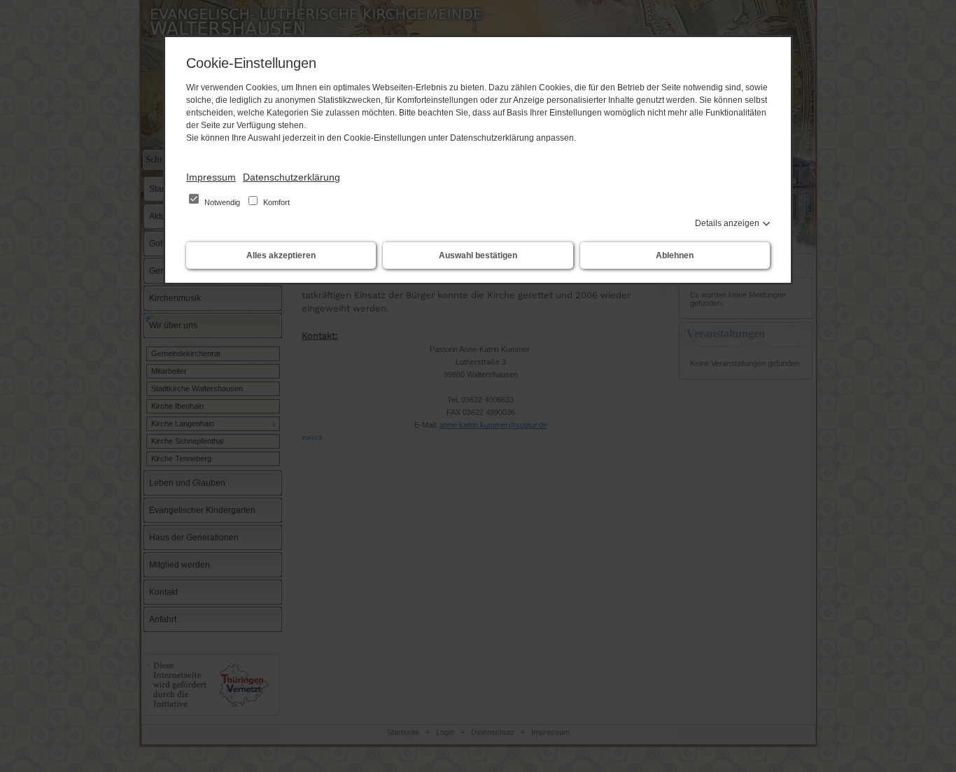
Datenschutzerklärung (291, 177)
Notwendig (222, 202)
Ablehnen (675, 255)
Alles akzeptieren (281, 255)
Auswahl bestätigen (478, 255)
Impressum (211, 177)
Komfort (275, 202)
